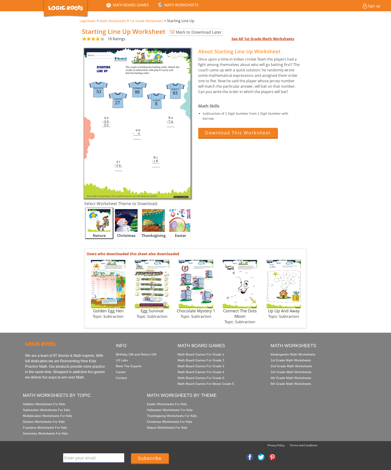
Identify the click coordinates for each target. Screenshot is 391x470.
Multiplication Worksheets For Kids (47, 416)
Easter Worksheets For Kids (167, 404)
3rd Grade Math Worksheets (291, 372)
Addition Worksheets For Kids (44, 404)
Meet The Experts (128, 366)
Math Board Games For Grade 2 (201, 360)
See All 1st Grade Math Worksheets (262, 38)
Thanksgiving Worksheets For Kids (172, 416)
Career (121, 372)
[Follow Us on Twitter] (261, 456)
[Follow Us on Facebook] (249, 456)
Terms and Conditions (303, 445)
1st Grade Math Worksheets (291, 360)
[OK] (84, 39)
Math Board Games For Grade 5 (201, 378)
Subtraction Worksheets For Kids (46, 410)
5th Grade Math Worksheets (291, 384)
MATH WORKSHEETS (181, 4)
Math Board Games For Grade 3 (201, 366)
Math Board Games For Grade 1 (201, 354)
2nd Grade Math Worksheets (291, 366)
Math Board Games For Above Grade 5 (206, 384)
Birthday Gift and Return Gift (136, 354)
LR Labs (122, 360)
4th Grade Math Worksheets (291, 378)
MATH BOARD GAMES (131, 4)
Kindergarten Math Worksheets (293, 354)
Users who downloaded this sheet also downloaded (133, 253)
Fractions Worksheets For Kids (45, 427)
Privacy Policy (275, 445)
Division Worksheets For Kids (44, 421)
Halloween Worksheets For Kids (170, 410)
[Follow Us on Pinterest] (272, 456)
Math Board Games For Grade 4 (201, 372)
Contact (121, 378)
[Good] (86, 39)
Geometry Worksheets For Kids (45, 433)
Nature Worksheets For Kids (167, 427)
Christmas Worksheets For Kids (169, 421)
